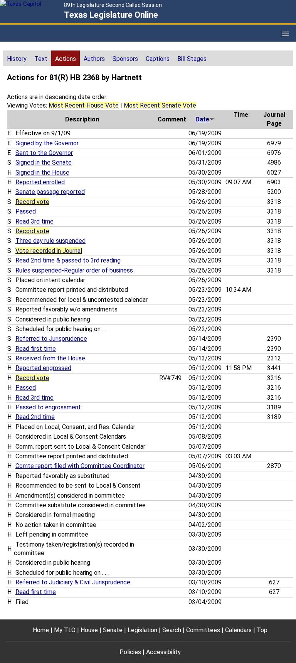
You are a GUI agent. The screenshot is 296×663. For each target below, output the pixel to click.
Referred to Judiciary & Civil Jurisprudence (72, 582)
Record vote (32, 201)
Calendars (238, 630)
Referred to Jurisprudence (51, 338)
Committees (203, 630)
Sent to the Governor (44, 152)
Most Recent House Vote (84, 105)
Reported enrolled (40, 182)
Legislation (142, 630)
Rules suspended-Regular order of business (74, 270)
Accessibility (163, 652)
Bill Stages (192, 58)
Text (40, 58)
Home (41, 630)
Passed (25, 211)
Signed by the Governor (47, 143)
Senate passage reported (50, 191)
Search (171, 630)
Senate (113, 630)
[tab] (16, 58)
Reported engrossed (43, 368)
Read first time (35, 348)
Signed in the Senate (43, 162)
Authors (94, 58)
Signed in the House (42, 172)
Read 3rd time (34, 221)
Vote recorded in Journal (48, 250)
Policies (130, 652)
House (89, 630)
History (17, 58)
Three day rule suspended (50, 240)
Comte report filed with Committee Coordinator (80, 465)
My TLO (65, 630)
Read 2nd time (35, 417)
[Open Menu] (285, 34)
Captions (158, 58)
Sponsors (125, 58)
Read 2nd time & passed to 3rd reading (68, 260)
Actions (65, 58)
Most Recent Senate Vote (160, 105)
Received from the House (50, 358)
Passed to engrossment (48, 407)
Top (262, 630)
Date (202, 119)
